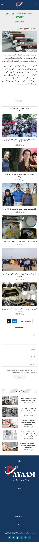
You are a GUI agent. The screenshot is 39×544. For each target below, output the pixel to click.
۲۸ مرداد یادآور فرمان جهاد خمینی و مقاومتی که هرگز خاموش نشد (28, 411)
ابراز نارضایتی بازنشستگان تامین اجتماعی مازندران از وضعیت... (19, 310)
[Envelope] (9, 537)
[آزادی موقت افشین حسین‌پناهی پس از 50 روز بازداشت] (19, 194)
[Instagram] (21, 537)
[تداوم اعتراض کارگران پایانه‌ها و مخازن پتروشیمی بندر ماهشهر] (19, 259)
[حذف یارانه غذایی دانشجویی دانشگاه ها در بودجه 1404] (19, 227)
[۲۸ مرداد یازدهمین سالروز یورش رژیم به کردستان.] (10, 400)
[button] (4, 502)
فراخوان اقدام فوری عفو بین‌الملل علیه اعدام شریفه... (19, 175)
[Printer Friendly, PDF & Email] (27, 28)
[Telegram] (17, 537)
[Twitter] (25, 537)
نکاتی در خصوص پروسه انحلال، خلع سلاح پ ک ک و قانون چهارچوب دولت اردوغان (28, 434)
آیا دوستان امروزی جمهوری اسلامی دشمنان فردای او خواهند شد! (28, 445)
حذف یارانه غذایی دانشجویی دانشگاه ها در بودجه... (19, 241)
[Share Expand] (9, 321)
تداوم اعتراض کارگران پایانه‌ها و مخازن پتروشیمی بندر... (19, 275)
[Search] (2, 5)
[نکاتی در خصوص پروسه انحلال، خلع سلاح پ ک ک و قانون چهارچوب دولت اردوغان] (10, 435)
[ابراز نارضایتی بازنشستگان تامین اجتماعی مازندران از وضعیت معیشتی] (19, 294)
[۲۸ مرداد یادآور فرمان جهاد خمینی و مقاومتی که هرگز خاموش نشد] (10, 412)
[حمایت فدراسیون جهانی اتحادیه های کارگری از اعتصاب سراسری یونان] (19, 125)
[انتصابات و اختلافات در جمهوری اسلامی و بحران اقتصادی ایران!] (10, 423)
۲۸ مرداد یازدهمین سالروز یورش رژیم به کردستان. (28, 399)
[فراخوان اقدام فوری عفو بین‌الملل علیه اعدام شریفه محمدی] (19, 160)
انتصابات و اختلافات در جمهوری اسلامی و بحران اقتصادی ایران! (28, 422)
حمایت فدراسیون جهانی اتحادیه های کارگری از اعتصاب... (19, 141)
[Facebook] (29, 537)
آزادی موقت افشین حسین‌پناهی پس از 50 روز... (19, 209)
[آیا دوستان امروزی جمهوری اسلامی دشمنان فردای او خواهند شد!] (10, 446)
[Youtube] (13, 537)
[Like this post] (14, 321)
